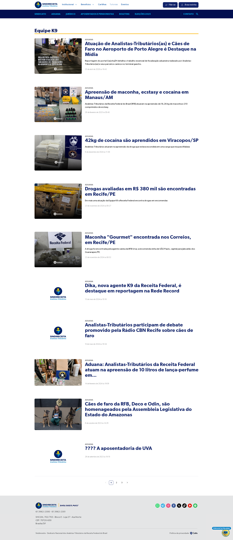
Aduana (55, 14)
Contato (188, 14)
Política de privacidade (179, 533)
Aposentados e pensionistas (97, 14)
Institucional (68, 5)
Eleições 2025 (143, 14)
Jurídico (70, 14)
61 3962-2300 (43, 512)
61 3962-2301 (59, 512)
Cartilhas (102, 5)
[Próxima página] (127, 483)
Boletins (124, 14)
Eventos (125, 5)
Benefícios (86, 5)
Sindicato (40, 14)
